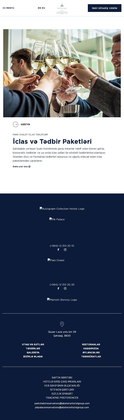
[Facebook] (58, 250)
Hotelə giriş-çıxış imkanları (62, 381)
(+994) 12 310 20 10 (62, 245)
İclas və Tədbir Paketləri (52, 141)
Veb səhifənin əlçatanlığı (62, 385)
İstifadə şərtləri (62, 389)
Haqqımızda (91, 348)
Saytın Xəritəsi (62, 377)
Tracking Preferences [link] (62, 397)
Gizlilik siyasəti (62, 393)
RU (43, 8)
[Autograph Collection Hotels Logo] (62, 208)
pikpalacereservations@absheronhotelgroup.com (62, 407)
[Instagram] (65, 250)
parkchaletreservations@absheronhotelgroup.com (62, 403)
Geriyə (25, 124)
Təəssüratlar (91, 356)
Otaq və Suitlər (33, 344)
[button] (105, 8)
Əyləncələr (91, 352)
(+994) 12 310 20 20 (62, 284)
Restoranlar (91, 344)
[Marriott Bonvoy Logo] (62, 299)
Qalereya (33, 352)
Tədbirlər (33, 348)
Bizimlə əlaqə (33, 356)
